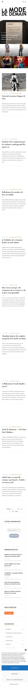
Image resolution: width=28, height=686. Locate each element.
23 (21, 509)
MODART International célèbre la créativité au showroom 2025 (9, 37)
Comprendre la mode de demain (13, 633)
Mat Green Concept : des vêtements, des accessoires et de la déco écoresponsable (14, 290)
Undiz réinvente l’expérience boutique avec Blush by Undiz (12, 583)
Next (16, 511)
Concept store (13, 285)
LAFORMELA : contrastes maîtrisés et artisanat (20, 52)
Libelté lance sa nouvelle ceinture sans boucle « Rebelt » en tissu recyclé (14, 480)
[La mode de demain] (14, 11)
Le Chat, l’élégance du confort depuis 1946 (6, 53)
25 (13, 511)
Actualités (4, 32)
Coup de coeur (13, 139)
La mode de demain (14, 333)
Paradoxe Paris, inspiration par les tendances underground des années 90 (13, 144)
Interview (8, 644)
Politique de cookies (14, 684)
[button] (25, 650)
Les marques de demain (15, 93)
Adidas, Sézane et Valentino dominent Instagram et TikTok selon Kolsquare (20, 64)
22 (18, 509)
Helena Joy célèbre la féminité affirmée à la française (6, 65)
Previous (9, 509)
